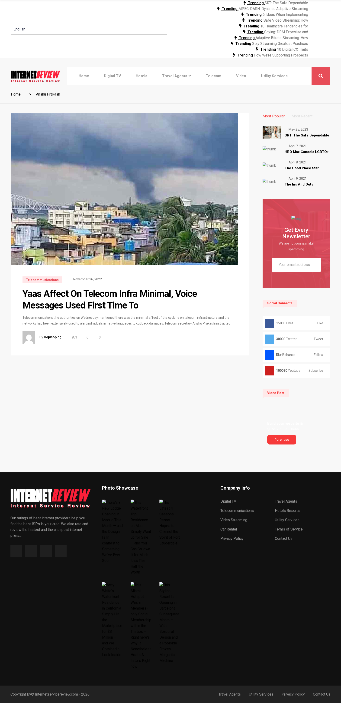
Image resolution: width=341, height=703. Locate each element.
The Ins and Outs (299, 184)
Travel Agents (174, 76)
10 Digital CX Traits (292, 49)
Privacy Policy (232, 538)
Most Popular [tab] (274, 116)
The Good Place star (302, 168)
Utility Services (274, 76)
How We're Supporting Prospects (281, 55)
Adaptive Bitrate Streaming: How (282, 38)
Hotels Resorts (287, 510)
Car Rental (228, 529)
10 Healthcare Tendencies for (284, 26)
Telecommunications (42, 280)
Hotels (141, 76)
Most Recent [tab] (302, 116)
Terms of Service (289, 529)
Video (241, 76)
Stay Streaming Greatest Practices (280, 43)
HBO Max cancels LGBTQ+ (307, 152)
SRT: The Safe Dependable (286, 3)
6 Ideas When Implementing (285, 14)
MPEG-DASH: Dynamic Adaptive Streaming (273, 9)
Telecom (213, 76)
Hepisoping (52, 337)
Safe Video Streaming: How (286, 20)
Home (84, 76)
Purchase (281, 439)
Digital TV (112, 76)
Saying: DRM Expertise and (286, 32)
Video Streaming (233, 520)
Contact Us (284, 538)
